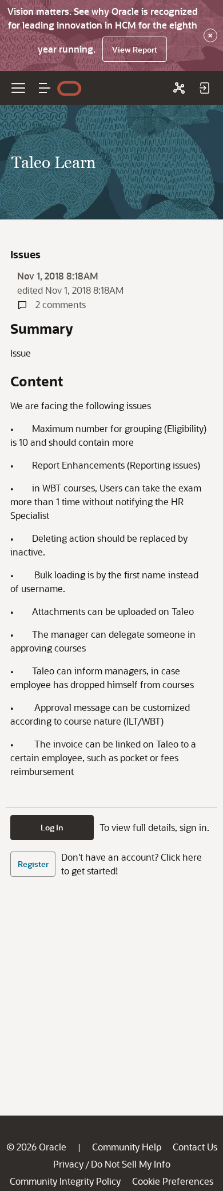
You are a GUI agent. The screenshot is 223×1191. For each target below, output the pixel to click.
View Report (134, 49)
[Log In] (204, 88)
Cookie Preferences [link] (172, 1181)
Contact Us (195, 1147)
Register (33, 863)
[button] (44, 88)
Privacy (68, 1164)
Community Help (126, 1147)
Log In (52, 827)
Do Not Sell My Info (130, 1164)
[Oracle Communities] (179, 88)
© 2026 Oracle (36, 1147)
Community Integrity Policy (65, 1181)
